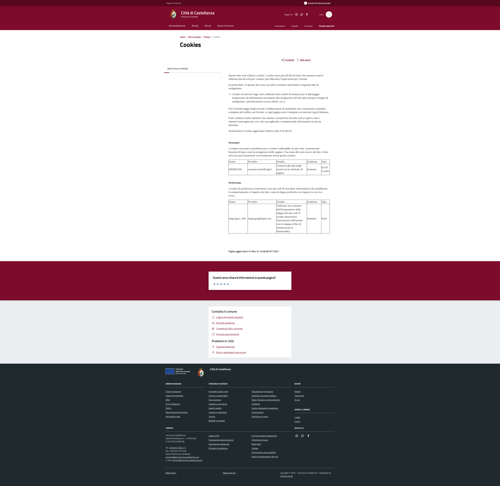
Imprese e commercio (218, 404)
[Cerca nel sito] (329, 14)
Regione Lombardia (173, 3)
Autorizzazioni (258, 412)
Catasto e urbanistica (218, 412)
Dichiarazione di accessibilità (264, 452)
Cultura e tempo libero (218, 395)
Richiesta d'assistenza (218, 448)
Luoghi (297, 417)
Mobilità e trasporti (217, 420)
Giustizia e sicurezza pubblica (264, 395)
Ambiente (256, 404)
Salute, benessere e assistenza (265, 408)
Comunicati (299, 395)
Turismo (212, 416)
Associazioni (280, 25)
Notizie (298, 391)
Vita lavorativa (215, 399)
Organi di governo (173, 391)
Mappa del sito (229, 472)
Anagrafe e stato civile (218, 391)
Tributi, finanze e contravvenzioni (266, 399)
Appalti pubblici (215, 408)
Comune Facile (286, 476)
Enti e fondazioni (173, 404)
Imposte (294, 25)
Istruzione (308, 25)
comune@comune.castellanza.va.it (187, 460)
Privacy (207, 36)
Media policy (171, 472)
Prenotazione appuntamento (221, 439)
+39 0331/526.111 (177, 447)
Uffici (168, 399)
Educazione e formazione (262, 391)
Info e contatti (194, 36)
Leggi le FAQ (214, 435)
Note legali (256, 444)
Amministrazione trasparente (264, 435)
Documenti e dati (173, 416)
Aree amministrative (174, 395)
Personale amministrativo (177, 412)
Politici (168, 408)
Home (182, 36)
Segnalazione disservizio (219, 444)
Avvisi (297, 399)
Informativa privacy (260, 439)
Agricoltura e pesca (260, 416)
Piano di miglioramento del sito (265, 456)
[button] (317, 3)
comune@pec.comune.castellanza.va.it (182, 457)
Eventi (297, 421)
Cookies (255, 448)
